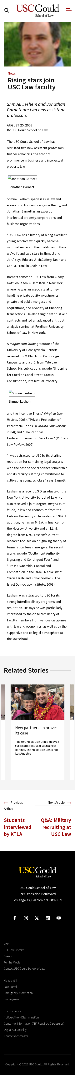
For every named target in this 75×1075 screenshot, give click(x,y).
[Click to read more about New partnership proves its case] (37, 732)
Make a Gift (10, 980)
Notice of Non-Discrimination (21, 1017)
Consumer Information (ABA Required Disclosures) (34, 1023)
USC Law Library (14, 950)
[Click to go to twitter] (36, 918)
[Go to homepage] (37, 871)
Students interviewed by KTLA (17, 827)
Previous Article (13, 805)
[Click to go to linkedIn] (47, 918)
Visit (6, 944)
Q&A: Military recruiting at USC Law (56, 827)
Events (8, 956)
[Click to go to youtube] (58, 918)
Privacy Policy (12, 1011)
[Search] (6, 10)
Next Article (56, 802)
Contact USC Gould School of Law (24, 968)
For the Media (12, 962)
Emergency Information (18, 993)
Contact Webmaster (16, 1036)
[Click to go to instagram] (26, 918)
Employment (12, 999)
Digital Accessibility (15, 1030)
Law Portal (10, 987)
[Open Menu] (68, 9)
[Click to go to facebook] (15, 918)
